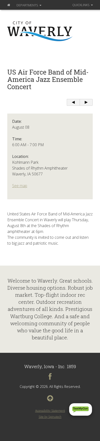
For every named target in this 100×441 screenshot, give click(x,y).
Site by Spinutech (50, 417)
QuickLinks (81, 5)
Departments (28, 5)
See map (19, 185)
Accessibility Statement (50, 411)
